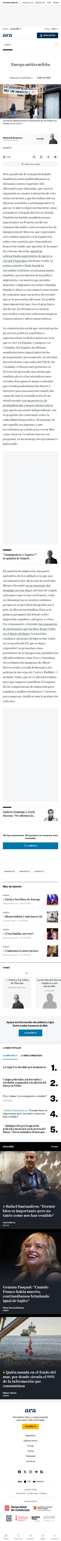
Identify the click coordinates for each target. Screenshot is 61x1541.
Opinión (7, 45)
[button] (26, 973)
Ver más (54, 1147)
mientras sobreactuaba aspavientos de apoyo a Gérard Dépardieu (27, 256)
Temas (30, 1451)
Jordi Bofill (49, 990)
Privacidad (20, 1493)
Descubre (8, 1146)
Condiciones (32, 1493)
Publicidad (30, 1456)
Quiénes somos (30, 1440)
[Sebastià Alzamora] (17, 1001)
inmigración (9, 871)
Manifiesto (31, 1435)
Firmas (30, 1446)
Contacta (30, 1461)
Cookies (43, 1493)
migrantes (39, 871)
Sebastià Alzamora (12, 137)
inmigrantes (24, 871)
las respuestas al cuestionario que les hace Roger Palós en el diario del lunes (30, 629)
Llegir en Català (44, 77)
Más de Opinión (12, 886)
